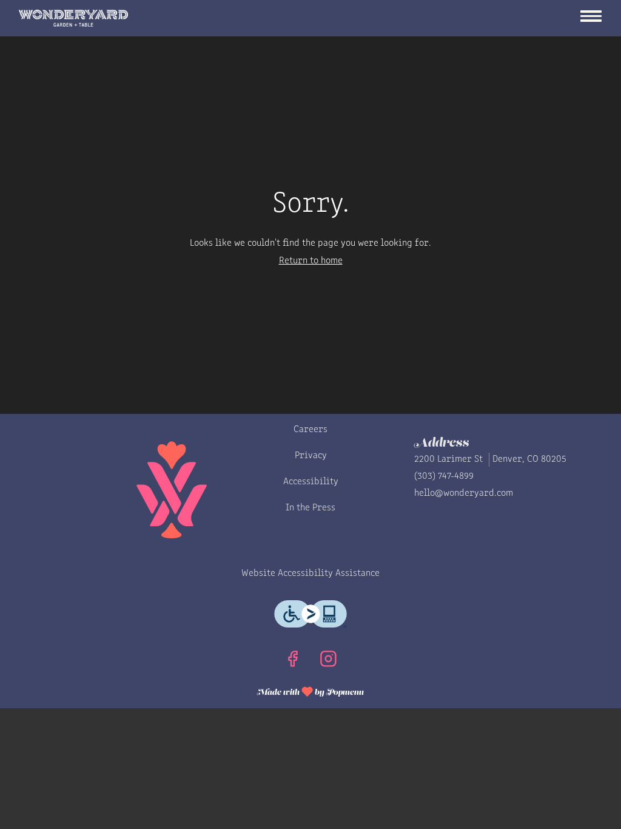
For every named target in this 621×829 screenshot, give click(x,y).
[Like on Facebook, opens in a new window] (292, 662)
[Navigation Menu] (591, 17)
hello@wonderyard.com (463, 493)
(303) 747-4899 (444, 476)
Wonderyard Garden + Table (130, 489)
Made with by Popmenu (191, 691)
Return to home (311, 261)
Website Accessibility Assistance (310, 573)
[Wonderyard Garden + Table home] (73, 18)
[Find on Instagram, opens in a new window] (328, 662)
